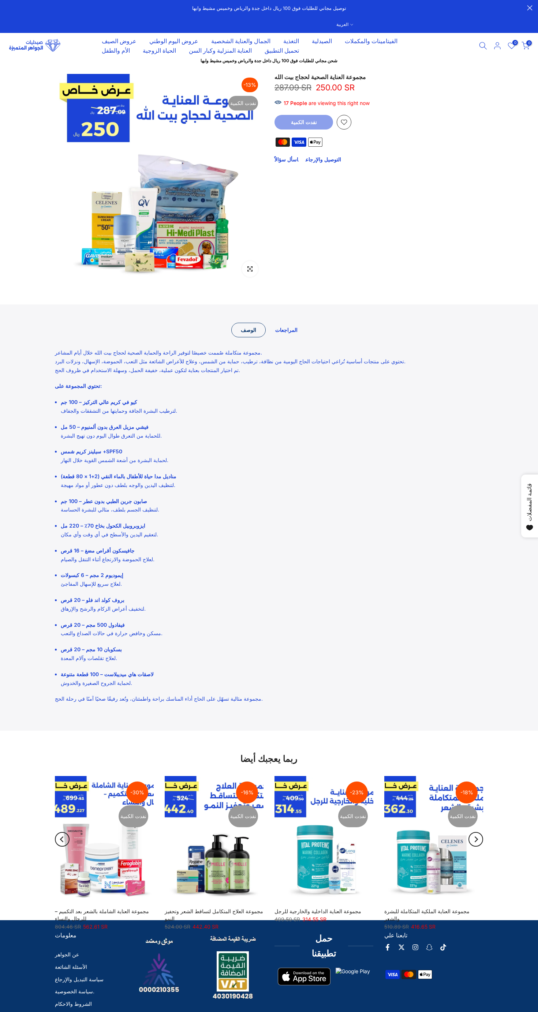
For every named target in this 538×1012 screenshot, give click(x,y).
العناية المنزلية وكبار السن (220, 50)
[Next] (475, 839)
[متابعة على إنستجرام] (415, 947)
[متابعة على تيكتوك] (443, 947)
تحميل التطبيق (282, 50)
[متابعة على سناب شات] (429, 947)
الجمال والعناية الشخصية (240, 41)
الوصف (248, 330)
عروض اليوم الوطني (173, 41)
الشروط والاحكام (73, 1004)
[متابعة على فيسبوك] (387, 947)
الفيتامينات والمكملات (371, 41)
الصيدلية (322, 41)
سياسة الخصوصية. (74, 991)
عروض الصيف (119, 41)
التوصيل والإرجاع (323, 159)
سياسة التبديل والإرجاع (79, 979)
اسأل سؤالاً (286, 159)
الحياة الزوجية (159, 50)
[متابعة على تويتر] (401, 947)
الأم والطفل (116, 50)
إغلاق (8, 8)
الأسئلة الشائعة (71, 967)
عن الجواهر (67, 954)
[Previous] (62, 839)
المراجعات (286, 330)
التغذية (291, 41)
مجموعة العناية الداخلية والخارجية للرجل (317, 911)
